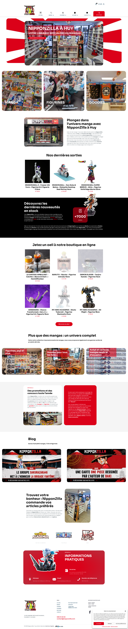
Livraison (70, 604)
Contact (59, 612)
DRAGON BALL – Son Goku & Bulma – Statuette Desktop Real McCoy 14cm (64, 187)
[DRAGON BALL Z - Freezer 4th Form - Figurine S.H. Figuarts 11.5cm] (37, 175)
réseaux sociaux (81, 409)
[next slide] (101, 536)
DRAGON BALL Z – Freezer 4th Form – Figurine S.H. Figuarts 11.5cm (37, 187)
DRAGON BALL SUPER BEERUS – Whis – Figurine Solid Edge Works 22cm (90, 187)
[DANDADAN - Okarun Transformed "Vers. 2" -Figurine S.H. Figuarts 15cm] (37, 302)
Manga (58, 604)
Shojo (34, 219)
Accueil (58, 602)
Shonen (52, 217)
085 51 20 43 (61, 617)
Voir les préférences (121, 623)
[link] (31, 465)
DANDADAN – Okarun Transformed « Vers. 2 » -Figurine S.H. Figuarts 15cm (37, 312)
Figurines (59, 608)
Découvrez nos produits (37, 38)
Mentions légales (114, 626)
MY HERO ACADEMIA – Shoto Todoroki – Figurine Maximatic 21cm (64, 312)
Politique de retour (72, 602)
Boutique (59, 610)
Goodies (59, 606)
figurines (21, 360)
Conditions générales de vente (72, 607)
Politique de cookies (106, 626)
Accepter (98, 623)
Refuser (110, 623)
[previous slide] (27, 536)
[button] (125, 611)
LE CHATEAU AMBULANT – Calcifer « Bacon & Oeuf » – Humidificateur (37, 277)
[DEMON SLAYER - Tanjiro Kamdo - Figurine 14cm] (90, 266)
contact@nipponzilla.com (66, 619)
